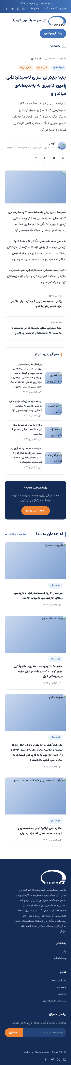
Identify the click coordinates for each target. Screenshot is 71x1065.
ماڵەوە (63, 59)
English (35, 9)
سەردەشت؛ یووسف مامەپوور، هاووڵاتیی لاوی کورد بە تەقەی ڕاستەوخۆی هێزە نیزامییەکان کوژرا (38, 671)
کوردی (62, 9)
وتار (64, 951)
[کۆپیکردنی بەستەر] (35, 158)
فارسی (45, 9)
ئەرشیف (62, 994)
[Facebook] (6, 8)
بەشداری (13, 1033)
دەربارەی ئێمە (59, 980)
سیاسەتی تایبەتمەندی (54, 1001)
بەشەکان (55, 46)
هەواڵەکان (50, 59)
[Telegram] (12, 8)
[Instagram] (23, 8)
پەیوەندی (61, 987)
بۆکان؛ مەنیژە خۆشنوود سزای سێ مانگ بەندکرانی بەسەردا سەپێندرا (27, 429)
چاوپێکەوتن (60, 958)
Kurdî (54, 9)
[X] (17, 8)
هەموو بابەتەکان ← (15, 534)
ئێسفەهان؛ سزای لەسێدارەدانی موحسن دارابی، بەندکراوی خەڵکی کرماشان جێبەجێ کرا (25, 406)
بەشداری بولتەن (53, 33)
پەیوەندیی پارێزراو (36, 511)
